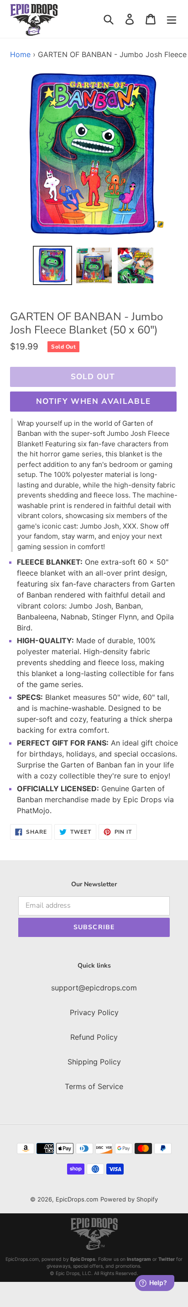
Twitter (166, 1259)
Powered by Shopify (129, 1199)
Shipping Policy (94, 1061)
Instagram (139, 1259)
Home (20, 54)
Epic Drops (82, 1259)
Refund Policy (94, 1037)
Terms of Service (94, 1086)
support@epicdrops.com (94, 987)
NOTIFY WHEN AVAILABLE (93, 401)
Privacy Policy (94, 1012)
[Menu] (171, 18)
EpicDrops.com (77, 1199)
